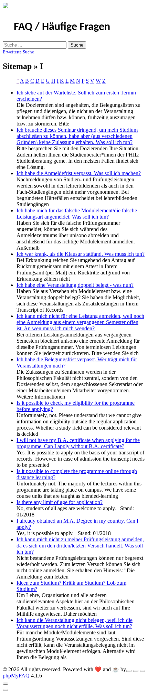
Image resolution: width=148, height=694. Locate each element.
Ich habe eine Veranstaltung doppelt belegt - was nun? (75, 285)
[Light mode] (128, 671)
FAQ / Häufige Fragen (62, 27)
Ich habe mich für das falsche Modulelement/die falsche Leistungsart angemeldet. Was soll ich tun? (77, 214)
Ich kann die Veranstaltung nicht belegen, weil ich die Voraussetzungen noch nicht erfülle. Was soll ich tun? (75, 623)
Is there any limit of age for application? (60, 502)
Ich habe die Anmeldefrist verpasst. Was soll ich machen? (79, 173)
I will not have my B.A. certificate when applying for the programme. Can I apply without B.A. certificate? (78, 443)
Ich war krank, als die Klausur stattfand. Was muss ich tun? (81, 254)
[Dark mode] (135, 671)
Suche (77, 45)
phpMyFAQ (16, 675)
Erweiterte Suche (18, 51)
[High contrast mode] (142, 671)
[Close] (5, 684)
